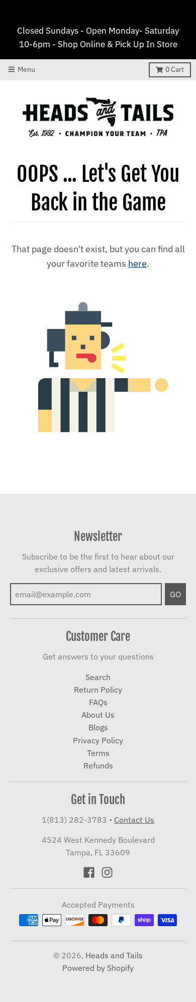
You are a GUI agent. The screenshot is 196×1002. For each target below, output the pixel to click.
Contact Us (134, 820)
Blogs (98, 727)
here (137, 263)
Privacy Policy (98, 740)
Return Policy (98, 690)
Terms (98, 753)
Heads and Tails (114, 955)
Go (175, 594)
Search (98, 677)
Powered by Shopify (98, 968)
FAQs (98, 702)
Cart (174, 69)
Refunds (98, 765)
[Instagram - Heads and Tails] (107, 872)
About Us (98, 715)
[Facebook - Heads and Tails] (89, 872)
